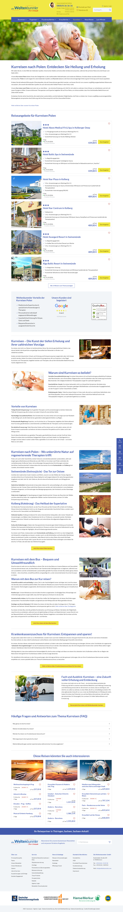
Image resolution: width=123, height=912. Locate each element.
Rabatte (34, 881)
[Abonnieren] (110, 842)
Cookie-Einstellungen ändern (92, 909)
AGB (74, 860)
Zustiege (34, 865)
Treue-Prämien (36, 875)
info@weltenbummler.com (104, 868)
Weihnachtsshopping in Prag (24, 784)
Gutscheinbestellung (37, 873)
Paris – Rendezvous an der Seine (93, 805)
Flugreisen (33, 20)
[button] (61, 724)
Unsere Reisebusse (16, 866)
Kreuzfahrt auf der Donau (91, 815)
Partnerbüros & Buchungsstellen (41, 867)
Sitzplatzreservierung (38, 862)
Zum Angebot (104, 142)
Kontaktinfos (76, 858)
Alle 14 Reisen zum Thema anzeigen (61, 285)
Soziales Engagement (17, 876)
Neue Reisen (89, 20)
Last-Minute (100, 20)
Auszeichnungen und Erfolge (19, 873)
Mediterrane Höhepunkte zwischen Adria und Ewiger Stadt (93, 785)
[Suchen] (110, 10)
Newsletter (55, 860)
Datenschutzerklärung (79, 868)
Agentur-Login (108, 6)
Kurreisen (76, 20)
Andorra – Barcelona (55, 807)
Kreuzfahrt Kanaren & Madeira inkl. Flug (59, 785)
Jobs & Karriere (15, 871)
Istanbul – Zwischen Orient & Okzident (58, 795)
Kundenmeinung (77, 866)
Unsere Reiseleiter (16, 863)
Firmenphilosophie (16, 858)
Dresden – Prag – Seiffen (22, 804)
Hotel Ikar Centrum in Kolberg (57, 208)
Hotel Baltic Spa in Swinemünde (58, 154)
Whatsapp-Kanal (57, 866)
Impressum (76, 871)
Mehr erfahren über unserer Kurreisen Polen (25, 105)
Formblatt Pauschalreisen (80, 863)
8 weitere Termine (49, 143)
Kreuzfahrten (63, 20)
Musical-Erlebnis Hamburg (23, 813)
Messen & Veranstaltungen (59, 858)
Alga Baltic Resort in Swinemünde (59, 263)
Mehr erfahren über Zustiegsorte (65, 606)
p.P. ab (35, 789)
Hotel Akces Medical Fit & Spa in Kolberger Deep (66, 127)
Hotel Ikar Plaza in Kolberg (56, 179)
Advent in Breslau (20, 794)
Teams (13, 860)
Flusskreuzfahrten (48, 20)
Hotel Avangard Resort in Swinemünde (62, 237)
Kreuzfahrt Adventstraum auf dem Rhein (94, 795)
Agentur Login (36, 883)
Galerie (13, 868)
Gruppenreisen (36, 878)
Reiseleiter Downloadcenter (39, 886)
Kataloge (54, 863)
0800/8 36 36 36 (65, 5)
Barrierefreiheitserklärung (62, 909)
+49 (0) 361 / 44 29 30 (102, 863)
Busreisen (21, 20)
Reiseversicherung (37, 870)
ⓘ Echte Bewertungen (101, 319)
